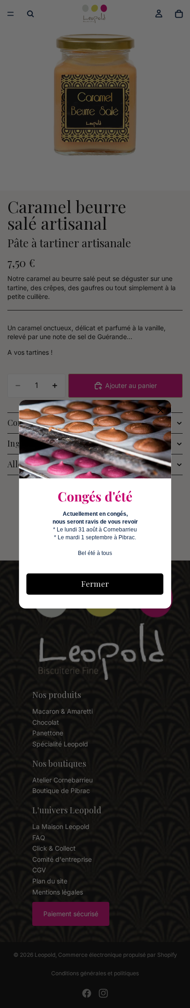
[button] (160, 410)
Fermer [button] (95, 584)
